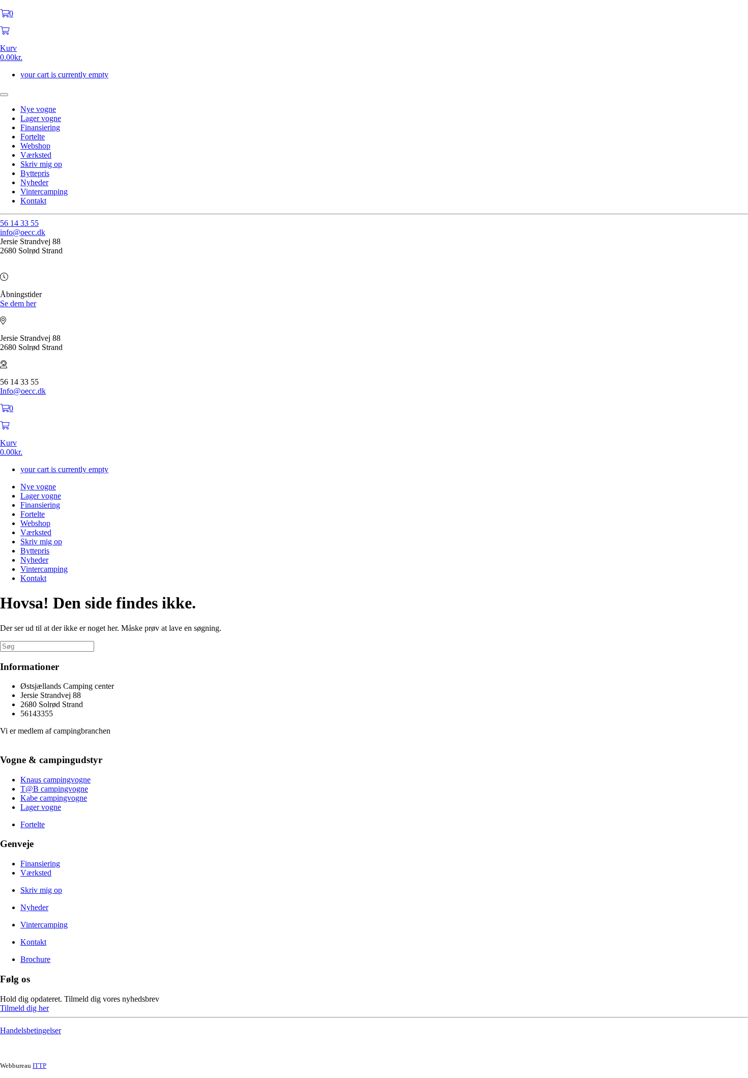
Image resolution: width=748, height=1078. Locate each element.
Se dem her (18, 303)
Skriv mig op (41, 164)
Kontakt (33, 200)
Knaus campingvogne (55, 779)
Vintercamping (44, 191)
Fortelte (32, 136)
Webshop (35, 145)
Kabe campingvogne (53, 798)
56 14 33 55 (19, 223)
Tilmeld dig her (24, 1008)
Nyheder (34, 182)
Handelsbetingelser (30, 1030)
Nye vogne (38, 109)
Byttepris (34, 173)
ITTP (39, 1065)
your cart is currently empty (64, 74)
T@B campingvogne (54, 788)
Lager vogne (40, 118)
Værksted (35, 155)
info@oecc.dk (22, 232)
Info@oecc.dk (23, 391)
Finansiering (40, 127)
